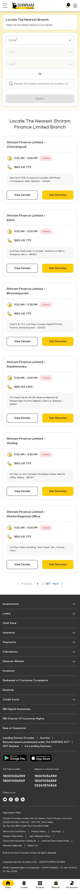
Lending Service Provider (18, 738)
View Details (22, 195)
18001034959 (14, 776)
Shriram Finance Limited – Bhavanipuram (26, 291)
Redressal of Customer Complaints (25, 680)
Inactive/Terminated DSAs (55, 841)
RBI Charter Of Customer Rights (23, 718)
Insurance (9, 632)
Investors (9, 671)
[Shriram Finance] (23, 5)
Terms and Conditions (14, 832)
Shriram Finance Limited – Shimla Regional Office (26, 514)
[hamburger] (7, 6)
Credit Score (11, 699)
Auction (45, 738)
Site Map (56, 832)
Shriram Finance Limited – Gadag (26, 441)
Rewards (8, 690)
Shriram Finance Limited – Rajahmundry (26, 364)
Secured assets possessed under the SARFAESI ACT (36, 742)
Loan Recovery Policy (40, 836)
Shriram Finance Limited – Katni (26, 218)
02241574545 (45, 785)
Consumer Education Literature (19, 841)
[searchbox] (40, 83)
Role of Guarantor (14, 728)
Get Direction (58, 195)
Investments (11, 604)
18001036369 (14, 781)
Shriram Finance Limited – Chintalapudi (26, 144)
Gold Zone (9, 623)
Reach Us (33, 846)
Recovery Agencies (12, 846)
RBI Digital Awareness (17, 709)
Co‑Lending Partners (38, 746)
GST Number (11, 746)
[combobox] (40, 40)
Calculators (10, 652)
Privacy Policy (38, 832)
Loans (6, 613)
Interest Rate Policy (13, 836)
